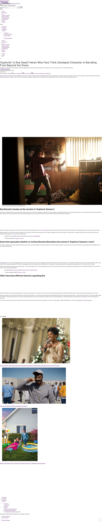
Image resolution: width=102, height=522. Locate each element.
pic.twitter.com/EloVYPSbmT (30, 270)
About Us (6, 33)
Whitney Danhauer (5, 69)
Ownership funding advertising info (12, 511)
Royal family (5, 19)
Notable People (5, 18)
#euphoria (15, 236)
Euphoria (2, 75)
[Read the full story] (36, 363)
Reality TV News (6, 15)
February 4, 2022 (19, 238)
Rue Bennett (7, 77)
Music (3, 20)
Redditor (4, 262)
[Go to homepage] (5, 495)
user (5, 266)
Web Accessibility (8, 38)
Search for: (2, 7)
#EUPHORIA (9, 270)
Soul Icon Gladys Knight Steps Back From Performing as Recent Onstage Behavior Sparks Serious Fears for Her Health (30, 365)
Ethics (5, 507)
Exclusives (4, 12)
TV (2, 14)
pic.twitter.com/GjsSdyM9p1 (33, 236)
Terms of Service (8, 34)
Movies (3, 22)
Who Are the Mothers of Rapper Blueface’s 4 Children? (13, 406)
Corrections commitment (10, 510)
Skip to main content (5, 0)
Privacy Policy (7, 35)
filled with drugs (63, 212)
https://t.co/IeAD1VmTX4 (18, 270)
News (3, 11)
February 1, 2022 (21, 272)
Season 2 (87, 300)
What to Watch (5, 16)
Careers (6, 506)
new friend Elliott (46, 230)
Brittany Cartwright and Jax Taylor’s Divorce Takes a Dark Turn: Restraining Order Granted (22, 463)
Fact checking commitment (10, 509)
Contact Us (6, 505)
